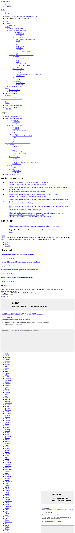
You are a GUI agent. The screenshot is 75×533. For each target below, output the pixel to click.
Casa (6, 21)
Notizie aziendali (14, 91)
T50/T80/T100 (21, 63)
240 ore (18, 70)
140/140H (19, 49)
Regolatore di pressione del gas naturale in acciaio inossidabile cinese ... (31, 216)
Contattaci (8, 6)
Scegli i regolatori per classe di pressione (21, 55)
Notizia (7, 88)
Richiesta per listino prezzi (9, 291)
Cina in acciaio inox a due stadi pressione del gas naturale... (27, 191)
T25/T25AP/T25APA (23, 51)
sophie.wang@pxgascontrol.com (28, 16)
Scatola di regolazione (15, 86)
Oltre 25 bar (16, 81)
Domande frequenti (11, 93)
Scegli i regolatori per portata (17, 30)
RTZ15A (19, 35)
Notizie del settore (14, 90)
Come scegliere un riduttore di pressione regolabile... (18, 254)
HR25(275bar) (20, 83)
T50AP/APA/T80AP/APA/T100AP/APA (29, 74)
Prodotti (7, 27)
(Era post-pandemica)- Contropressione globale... (17, 277)
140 (17, 62)
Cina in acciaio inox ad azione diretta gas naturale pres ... (26, 203)
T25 (17, 67)
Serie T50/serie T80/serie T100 (26, 39)
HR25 (18, 42)
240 (17, 60)
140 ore (18, 72)
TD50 (18, 41)
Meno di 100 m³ (17, 32)
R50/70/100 (20, 34)
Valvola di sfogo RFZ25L (17, 28)
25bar (14, 77)
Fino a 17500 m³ (17, 37)
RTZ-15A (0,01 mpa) (23, 65)
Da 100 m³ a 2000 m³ (19, 46)
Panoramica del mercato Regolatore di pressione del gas (19, 269)
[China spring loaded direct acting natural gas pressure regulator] (34, 226)
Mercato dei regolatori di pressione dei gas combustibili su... (20, 262)
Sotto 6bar (15, 56)
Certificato (12, 25)
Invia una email (5, 296)
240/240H (19, 48)
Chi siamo (8, 5)
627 (17, 44)
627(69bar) (19, 84)
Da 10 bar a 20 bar (18, 69)
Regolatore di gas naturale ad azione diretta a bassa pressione (27, 184)
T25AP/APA (20, 76)
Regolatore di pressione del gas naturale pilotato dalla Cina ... (27, 196)
